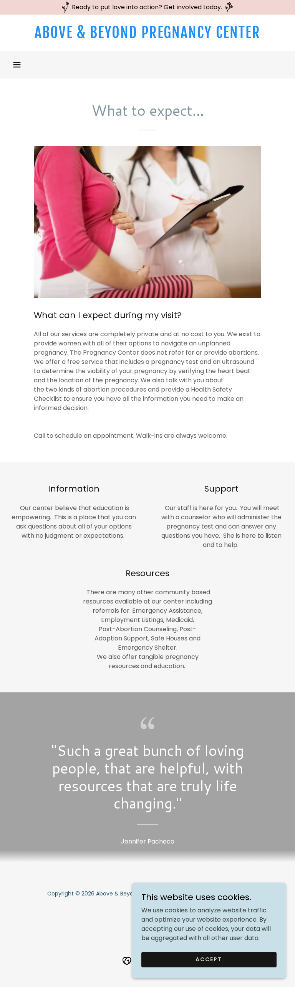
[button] (17, 64)
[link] (147, 36)
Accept (209, 959)
